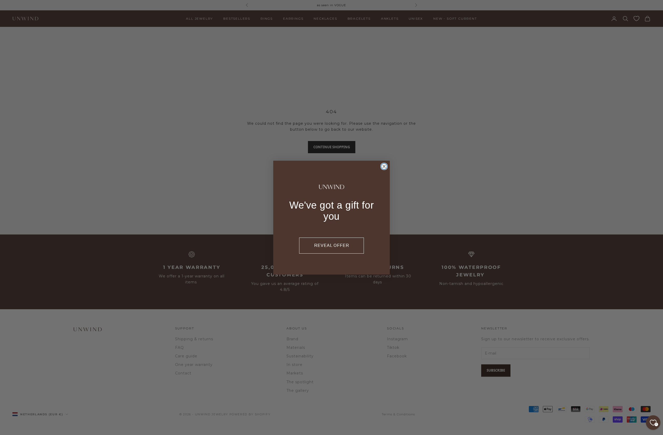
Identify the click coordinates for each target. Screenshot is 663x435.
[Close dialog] (384, 166)
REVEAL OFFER (331, 245)
